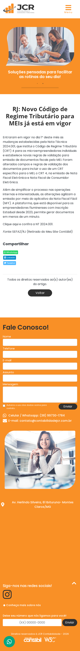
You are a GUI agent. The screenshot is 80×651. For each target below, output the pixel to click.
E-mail (7, 360)
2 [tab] (43, 83)
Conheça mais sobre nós (23, 605)
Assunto (8, 372)
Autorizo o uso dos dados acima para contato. (27, 407)
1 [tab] (37, 83)
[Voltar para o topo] (74, 584)
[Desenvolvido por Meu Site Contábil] (32, 639)
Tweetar (10, 262)
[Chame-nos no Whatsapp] (9, 641)
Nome (7, 336)
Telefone (9, 348)
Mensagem (10, 384)
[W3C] (50, 639)
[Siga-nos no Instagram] (7, 597)
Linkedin (10, 257)
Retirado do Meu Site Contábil (49, 231)
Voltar (40, 293)
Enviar (67, 406)
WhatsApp (11, 252)
